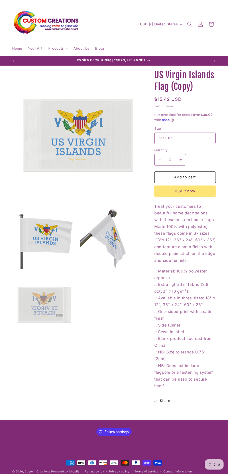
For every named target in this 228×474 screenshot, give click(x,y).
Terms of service (146, 471)
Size (157, 128)
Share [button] (165, 401)
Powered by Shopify (65, 471)
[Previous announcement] (13, 60)
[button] (57, 48)
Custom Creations (37, 471)
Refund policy (94, 471)
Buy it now (185, 191)
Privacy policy (119, 471)
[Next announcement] (215, 60)
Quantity (161, 150)
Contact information (177, 471)
